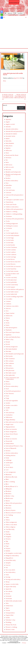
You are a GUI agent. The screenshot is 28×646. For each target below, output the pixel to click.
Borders (8, 178)
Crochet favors (10, 259)
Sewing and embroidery (13, 579)
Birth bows (9, 165)
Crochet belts (10, 240)
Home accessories (11, 429)
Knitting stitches (10, 455)
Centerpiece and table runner (15, 199)
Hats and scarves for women (14, 422)
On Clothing (9, 515)
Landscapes (9, 462)
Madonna (8, 474)
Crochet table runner (12, 292)
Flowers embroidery (12, 386)
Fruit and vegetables (12, 400)
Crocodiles (9, 299)
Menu (3, 17)
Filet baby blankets (11, 349)
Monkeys (8, 491)
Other (7, 517)
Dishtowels (9, 315)
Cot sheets (9, 228)
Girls (7, 410)
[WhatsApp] (1, 14)
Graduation (9, 415)
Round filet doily (11, 560)
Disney (8, 318)
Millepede (9, 489)
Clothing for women (12, 226)
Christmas (9, 216)
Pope (7, 546)
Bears (7, 153)
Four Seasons (10, 393)
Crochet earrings (11, 257)
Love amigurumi (11, 472)
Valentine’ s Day (10, 620)
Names (8, 501)
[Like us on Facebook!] (19, 14)
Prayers (8, 548)
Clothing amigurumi (12, 223)
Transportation (10, 613)
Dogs (7, 320)
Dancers (8, 308)
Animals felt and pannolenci (14, 131)
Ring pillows (9, 558)
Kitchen (8, 450)
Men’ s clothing (10, 481)
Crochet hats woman (12, 271)
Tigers (7, 608)
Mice (7, 484)
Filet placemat (10, 370)
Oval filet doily (10, 529)
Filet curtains (9, 361)
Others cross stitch (11, 524)
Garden (8, 403)
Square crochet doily (12, 584)
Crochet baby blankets (12, 235)
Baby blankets (10, 143)
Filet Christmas (10, 358)
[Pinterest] (1, 9)
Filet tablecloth (10, 375)
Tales (7, 603)
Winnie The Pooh (11, 625)
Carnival (8, 188)
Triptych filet (9, 615)
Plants (7, 543)
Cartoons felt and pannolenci (14, 195)
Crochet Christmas (11, 247)
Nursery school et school (13, 512)
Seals (7, 574)
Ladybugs (8, 460)
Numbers (8, 508)
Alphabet (8, 119)
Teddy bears (9, 605)
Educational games (11, 327)
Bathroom (9, 150)
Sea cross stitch (10, 570)
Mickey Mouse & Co (12, 486)
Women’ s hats (10, 629)
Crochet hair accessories (13, 266)
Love (7, 470)
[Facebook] (1, 11)
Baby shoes (9, 146)
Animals (8, 126)
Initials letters (10, 443)
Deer (7, 311)
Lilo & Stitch (9, 467)
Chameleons (9, 202)
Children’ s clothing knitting (14, 214)
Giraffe (8, 408)
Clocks (8, 221)
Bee (7, 160)
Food (7, 389)
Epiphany (8, 335)
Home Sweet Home (12, 434)
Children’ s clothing (11, 211)
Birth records (10, 167)
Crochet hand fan (11, 269)
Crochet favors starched (13, 261)
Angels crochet (10, 124)
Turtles (8, 617)
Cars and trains (10, 190)
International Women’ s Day (14, 446)
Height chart (9, 424)
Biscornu (8, 169)
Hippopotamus (10, 427)
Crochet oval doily (11, 277)
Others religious (10, 527)
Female (8, 342)
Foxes (7, 396)
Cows (7, 230)
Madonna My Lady (11, 477)
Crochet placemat (11, 280)
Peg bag (8, 534)
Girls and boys (10, 412)
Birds (7, 162)
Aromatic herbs (10, 136)
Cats (7, 197)
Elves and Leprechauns (13, 332)
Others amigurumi (11, 522)
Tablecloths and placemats (14, 601)
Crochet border (10, 245)
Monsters (8, 493)
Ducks (7, 323)
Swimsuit (8, 596)
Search (5, 105)
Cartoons (8, 192)
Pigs (7, 541)
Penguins (8, 536)
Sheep (7, 582)
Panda (7, 532)
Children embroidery (12, 207)
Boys (7, 183)
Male (7, 479)
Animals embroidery (12, 129)
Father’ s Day (9, 339)
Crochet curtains (11, 250)
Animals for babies (11, 134)
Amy (4, 81)
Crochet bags (10, 238)
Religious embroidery (12, 555)
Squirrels (8, 589)
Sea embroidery (10, 572)
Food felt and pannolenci (13, 391)
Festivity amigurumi (12, 346)
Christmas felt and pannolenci (15, 219)
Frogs (7, 398)
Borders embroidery (12, 180)
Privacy (24, 642)
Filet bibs (8, 351)
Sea (7, 567)
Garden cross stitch (11, 405)
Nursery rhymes (10, 510)
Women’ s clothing (11, 627)
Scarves (8, 565)
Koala (7, 458)
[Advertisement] (14, 33)
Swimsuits (9, 598)
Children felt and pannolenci (14, 209)
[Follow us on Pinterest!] (9, 14)
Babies (8, 138)
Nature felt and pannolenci (14, 503)
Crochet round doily (12, 284)
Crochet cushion (11, 252)
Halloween (9, 417)
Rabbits (8, 551)
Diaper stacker (10, 313)
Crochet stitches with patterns (15, 289)
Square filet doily (11, 586)
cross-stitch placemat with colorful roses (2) (7, 97)
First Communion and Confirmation (12, 378)
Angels (8, 122)
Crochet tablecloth (11, 294)
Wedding (8, 622)
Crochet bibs (9, 242)
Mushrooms (9, 498)
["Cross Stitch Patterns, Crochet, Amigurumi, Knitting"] (14, 2)
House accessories (11, 439)
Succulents (9, 591)
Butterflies (9, 185)
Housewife (9, 441)
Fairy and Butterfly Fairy (13, 337)
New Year (8, 505)
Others (8, 520)
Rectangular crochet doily (13, 553)
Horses (8, 436)
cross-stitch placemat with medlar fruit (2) (20, 96)
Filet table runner (11, 373)
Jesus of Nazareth (11, 448)
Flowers (8, 384)
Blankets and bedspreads (13, 172)
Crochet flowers (10, 264)
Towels (8, 610)
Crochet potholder (11, 282)
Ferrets (8, 344)
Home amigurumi (11, 431)
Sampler (8, 563)
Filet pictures (9, 368)
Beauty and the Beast (12, 155)
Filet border (9, 356)
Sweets (8, 594)
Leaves (8, 465)
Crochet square (10, 287)
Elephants (9, 330)
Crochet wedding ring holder (14, 296)
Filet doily (9, 366)
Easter (7, 325)
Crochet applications (12, 233)
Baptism (8, 148)
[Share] (1, 17)
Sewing (8, 577)
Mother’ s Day (10, 496)
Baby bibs (8, 141)
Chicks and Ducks (11, 204)
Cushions (8, 304)
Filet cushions (10, 363)
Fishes (7, 381)
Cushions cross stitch (12, 306)
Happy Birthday (10, 420)
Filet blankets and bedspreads (15, 354)
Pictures (8, 539)
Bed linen (8, 157)
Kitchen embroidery (12, 453)
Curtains (8, 301)
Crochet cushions (11, 254)
